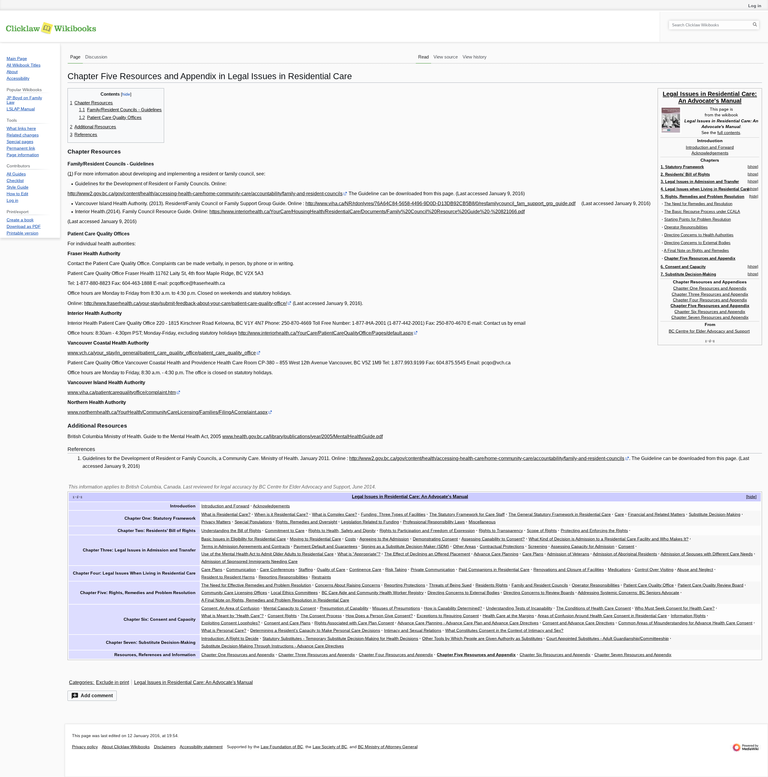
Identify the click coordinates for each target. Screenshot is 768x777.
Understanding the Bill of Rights (231, 530)
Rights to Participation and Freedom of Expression (427, 530)
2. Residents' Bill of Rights (685, 174)
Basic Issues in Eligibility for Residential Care (243, 538)
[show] (753, 167)
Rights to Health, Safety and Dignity (342, 530)
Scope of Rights (542, 530)
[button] (92, 696)
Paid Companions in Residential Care (494, 569)
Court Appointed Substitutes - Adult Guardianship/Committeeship (607, 638)
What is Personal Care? (223, 630)
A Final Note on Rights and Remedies (696, 250)
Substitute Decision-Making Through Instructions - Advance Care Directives (272, 646)
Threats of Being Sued (450, 585)
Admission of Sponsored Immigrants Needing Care (249, 561)
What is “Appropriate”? (359, 553)
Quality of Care (331, 569)
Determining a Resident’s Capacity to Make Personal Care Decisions (315, 630)
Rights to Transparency (501, 530)
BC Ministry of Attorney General (388, 747)
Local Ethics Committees (294, 592)
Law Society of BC (330, 747)
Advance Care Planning (496, 553)
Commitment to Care (284, 530)
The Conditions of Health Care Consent (593, 608)
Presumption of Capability (344, 608)
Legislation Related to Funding (370, 521)
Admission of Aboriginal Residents (625, 553)
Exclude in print (112, 682)
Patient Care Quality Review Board (710, 585)
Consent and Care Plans (287, 622)
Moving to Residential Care (315, 538)
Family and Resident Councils (540, 585)
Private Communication (433, 569)
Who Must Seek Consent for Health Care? (675, 608)
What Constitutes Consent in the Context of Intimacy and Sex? (504, 630)
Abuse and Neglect (695, 569)
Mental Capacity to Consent (289, 608)
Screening (537, 546)
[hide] (753, 196)
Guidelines (142, 163)
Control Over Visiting (654, 569)
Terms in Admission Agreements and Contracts (245, 546)
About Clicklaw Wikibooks (126, 747)
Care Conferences (277, 569)
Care (619, 514)
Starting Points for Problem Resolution (697, 219)
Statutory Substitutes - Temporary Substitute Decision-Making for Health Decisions (340, 638)
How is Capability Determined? (453, 608)
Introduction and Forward (710, 147)
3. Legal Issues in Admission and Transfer (700, 181)
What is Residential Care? (225, 514)
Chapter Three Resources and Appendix (710, 294)
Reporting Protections (404, 585)
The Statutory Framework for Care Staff (467, 514)
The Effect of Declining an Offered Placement (427, 553)
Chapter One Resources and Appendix (709, 288)
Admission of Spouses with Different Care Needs (707, 553)
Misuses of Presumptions (396, 608)
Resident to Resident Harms (228, 577)
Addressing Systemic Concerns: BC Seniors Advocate (628, 592)
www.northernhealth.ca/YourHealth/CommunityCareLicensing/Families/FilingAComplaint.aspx (168, 412)
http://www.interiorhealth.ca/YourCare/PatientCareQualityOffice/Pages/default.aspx (325, 333)
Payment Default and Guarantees (325, 546)
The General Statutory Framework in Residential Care (559, 514)
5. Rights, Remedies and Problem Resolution (702, 196)
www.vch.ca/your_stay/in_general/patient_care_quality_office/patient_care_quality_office (162, 352)
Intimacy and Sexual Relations (412, 630)
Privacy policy (85, 747)
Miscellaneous (482, 521)
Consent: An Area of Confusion (230, 608)
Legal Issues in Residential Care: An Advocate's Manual (710, 97)
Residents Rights (492, 585)
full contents (728, 132)
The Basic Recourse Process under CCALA (702, 211)
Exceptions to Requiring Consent (448, 615)
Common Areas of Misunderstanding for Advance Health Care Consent (685, 622)
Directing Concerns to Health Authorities (699, 235)
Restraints (321, 577)
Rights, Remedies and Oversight (306, 521)
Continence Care (365, 569)
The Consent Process (321, 615)
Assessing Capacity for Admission (582, 546)
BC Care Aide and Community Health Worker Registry (373, 592)
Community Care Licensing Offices (234, 592)
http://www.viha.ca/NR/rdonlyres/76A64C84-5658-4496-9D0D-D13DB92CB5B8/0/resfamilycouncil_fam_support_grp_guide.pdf (440, 203)
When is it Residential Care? (281, 514)
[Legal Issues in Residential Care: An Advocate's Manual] (670, 119)
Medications (619, 569)
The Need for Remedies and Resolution (698, 204)
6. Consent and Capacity (683, 266)
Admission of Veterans (568, 553)
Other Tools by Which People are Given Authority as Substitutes (482, 638)
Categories (80, 682)
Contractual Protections (502, 546)
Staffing (305, 569)
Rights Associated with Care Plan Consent (354, 622)
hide (751, 496)
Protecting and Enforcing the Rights (594, 530)
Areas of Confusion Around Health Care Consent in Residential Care (602, 615)
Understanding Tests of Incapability (519, 608)
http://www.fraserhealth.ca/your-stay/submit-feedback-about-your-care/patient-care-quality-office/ (185, 303)
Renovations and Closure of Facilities (568, 569)
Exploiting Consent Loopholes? (230, 622)
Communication (241, 569)
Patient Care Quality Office (648, 585)
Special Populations (253, 521)
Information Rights (688, 615)
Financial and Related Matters (656, 514)
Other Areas (464, 546)
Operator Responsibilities (686, 227)
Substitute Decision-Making (714, 514)
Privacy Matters (216, 521)
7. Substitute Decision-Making (688, 274)
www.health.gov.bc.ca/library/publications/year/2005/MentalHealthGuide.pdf (302, 436)
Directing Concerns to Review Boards (538, 592)
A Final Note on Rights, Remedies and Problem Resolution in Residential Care (275, 600)
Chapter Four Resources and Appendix (710, 299)
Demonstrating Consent (435, 538)
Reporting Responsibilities (283, 577)
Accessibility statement (201, 747)
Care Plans (532, 553)
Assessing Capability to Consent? (493, 538)
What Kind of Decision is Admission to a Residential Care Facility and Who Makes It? (608, 538)
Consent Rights (282, 615)
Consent (626, 546)
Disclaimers (165, 747)
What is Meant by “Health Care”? (232, 615)
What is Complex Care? (334, 514)
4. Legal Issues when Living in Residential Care (705, 189)
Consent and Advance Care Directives (578, 622)
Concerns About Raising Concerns (347, 585)
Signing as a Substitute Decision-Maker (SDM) (405, 546)
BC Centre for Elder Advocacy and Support (709, 331)
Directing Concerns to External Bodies (697, 243)
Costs (350, 538)
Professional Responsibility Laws (434, 521)
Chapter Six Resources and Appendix (709, 311)
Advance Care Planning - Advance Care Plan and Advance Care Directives (468, 622)
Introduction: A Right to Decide (230, 638)
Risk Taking (396, 569)
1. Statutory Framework (682, 167)
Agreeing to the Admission (384, 538)
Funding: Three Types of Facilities (393, 514)
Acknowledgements (710, 153)
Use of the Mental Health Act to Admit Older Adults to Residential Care (267, 553)
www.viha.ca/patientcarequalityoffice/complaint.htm (122, 392)
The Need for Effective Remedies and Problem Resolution (256, 585)
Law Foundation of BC (282, 747)
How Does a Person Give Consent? (379, 615)
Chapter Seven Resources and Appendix (709, 317)
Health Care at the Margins (508, 615)
